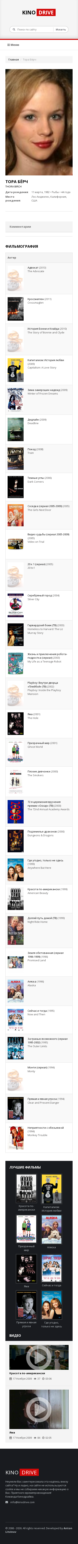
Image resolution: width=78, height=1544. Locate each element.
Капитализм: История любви (46, 360)
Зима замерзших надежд (44, 390)
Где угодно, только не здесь (45, 860)
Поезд (32, 449)
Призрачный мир (39, 743)
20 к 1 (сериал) (36, 564)
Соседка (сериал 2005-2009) (45, 506)
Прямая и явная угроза (42, 1099)
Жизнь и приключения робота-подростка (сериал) (47, 656)
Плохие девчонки (39, 771)
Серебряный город (40, 595)
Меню (14, 45)
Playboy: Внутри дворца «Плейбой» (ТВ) (43, 684)
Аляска (32, 981)
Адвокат (33, 267)
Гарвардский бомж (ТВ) (42, 625)
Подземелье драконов (42, 831)
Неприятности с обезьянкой (46, 1127)
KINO (38, 12)
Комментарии (20, 226)
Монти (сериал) (37, 1067)
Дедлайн (33, 419)
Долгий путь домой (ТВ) (42, 918)
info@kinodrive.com (22, 1502)
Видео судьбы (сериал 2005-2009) (48, 534)
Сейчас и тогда (37, 1011)
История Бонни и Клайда (43, 328)
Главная (13, 59)
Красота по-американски (44, 889)
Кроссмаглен (36, 299)
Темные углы (36, 478)
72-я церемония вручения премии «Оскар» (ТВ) (44, 803)
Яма (30, 714)
